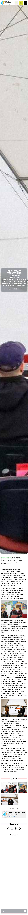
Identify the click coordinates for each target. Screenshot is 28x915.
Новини (8, 557)
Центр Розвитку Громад (17, 812)
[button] (25, 911)
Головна (3, 557)
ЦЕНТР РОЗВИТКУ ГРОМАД (8, 3)
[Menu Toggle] (25, 3)
